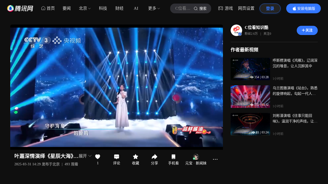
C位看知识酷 (256, 27)
